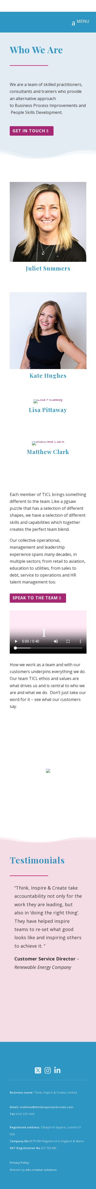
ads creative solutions (41, 1170)
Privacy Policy (19, 1162)
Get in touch (29, 131)
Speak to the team (35, 598)
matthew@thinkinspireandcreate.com (46, 1107)
